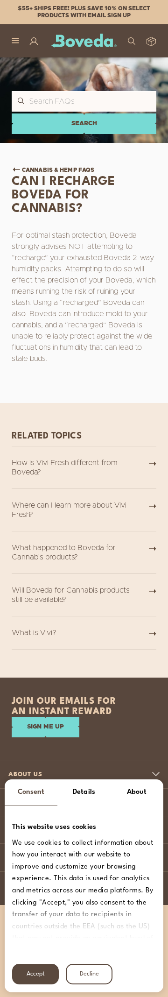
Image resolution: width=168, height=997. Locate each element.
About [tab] (137, 792)
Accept (36, 974)
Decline (89, 974)
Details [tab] (84, 792)
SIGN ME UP (45, 727)
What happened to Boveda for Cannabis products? (64, 552)
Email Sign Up (109, 15)
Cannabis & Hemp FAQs (58, 170)
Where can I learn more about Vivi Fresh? (69, 510)
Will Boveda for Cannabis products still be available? (71, 595)
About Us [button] (25, 774)
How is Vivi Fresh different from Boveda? (64, 467)
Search (84, 123)
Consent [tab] (31, 792)
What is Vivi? (34, 632)
